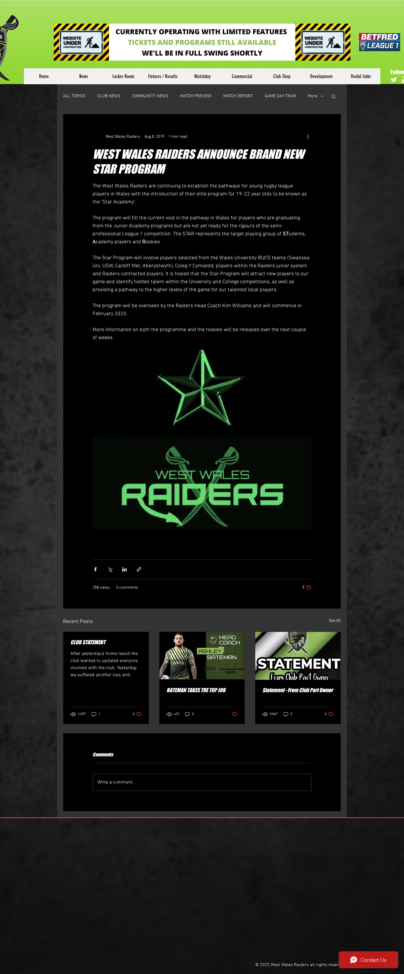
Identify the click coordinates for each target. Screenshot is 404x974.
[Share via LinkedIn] (124, 569)
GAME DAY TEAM (280, 96)
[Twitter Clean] (393, 79)
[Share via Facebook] (95, 569)
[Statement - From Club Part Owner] (298, 656)
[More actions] (307, 136)
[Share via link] (139, 569)
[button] (333, 96)
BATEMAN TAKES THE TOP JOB (196, 690)
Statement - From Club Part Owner (297, 690)
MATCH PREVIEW (195, 96)
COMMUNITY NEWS (150, 96)
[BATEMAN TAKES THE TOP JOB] (202, 656)
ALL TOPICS (74, 96)
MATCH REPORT (238, 96)
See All (335, 620)
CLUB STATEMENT (87, 642)
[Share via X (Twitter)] (110, 569)
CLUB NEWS (108, 96)
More (313, 96)
